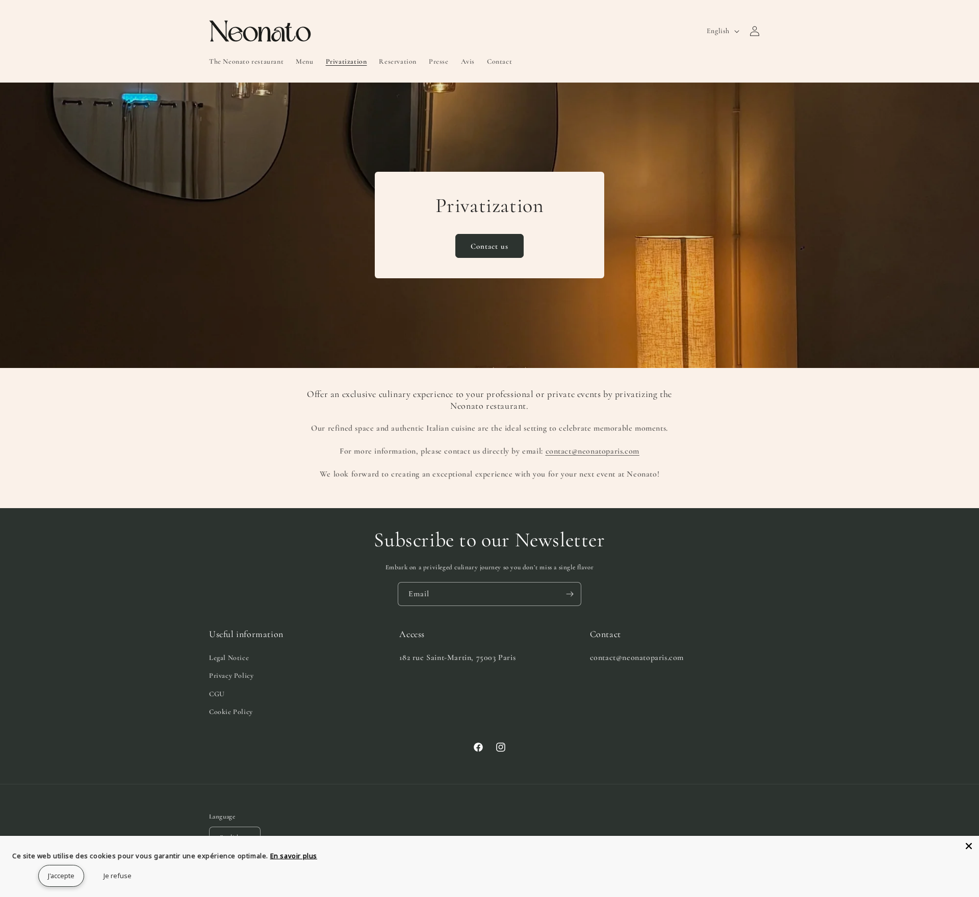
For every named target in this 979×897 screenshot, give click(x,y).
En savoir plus (293, 855)
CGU (217, 694)
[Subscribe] (569, 594)
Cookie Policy (231, 711)
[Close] (969, 846)
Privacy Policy (231, 675)
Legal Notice (229, 657)
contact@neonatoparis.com (592, 451)
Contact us (489, 246)
